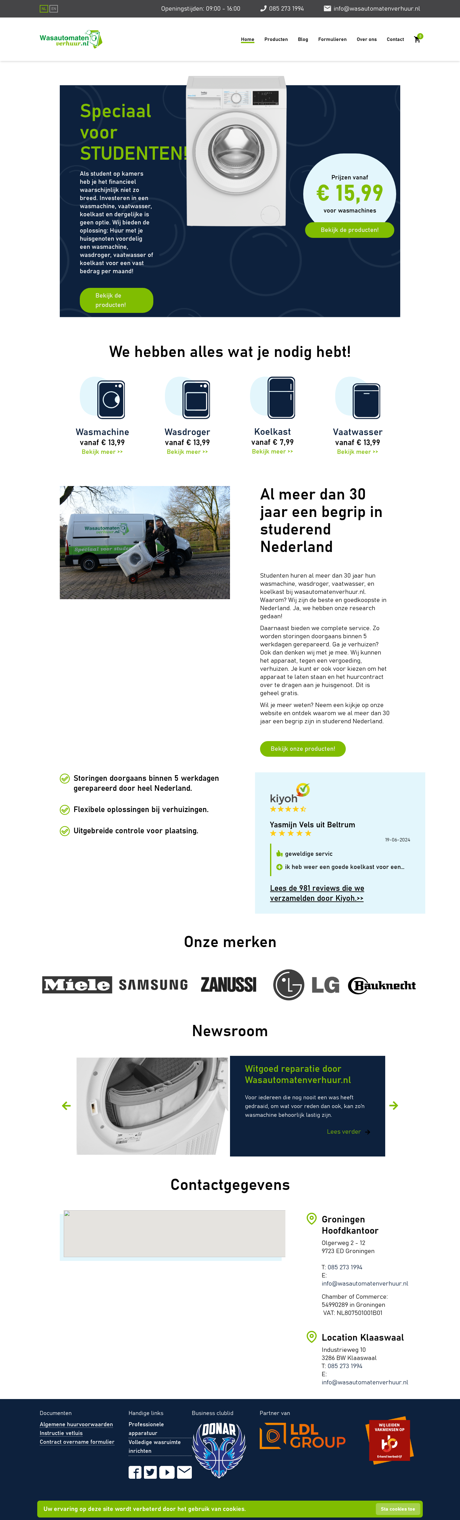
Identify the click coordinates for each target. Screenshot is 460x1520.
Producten (276, 39)
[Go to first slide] (394, 1106)
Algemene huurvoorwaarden (76, 1424)
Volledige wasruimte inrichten (155, 1447)
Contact (395, 39)
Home (247, 39)
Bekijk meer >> (102, 452)
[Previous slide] (66, 1105)
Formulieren (332, 39)
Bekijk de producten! (110, 300)
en (53, 9)
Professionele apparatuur (146, 1429)
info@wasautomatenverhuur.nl (377, 9)
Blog (303, 39)
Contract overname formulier (77, 1442)
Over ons (367, 39)
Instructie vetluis (61, 1433)
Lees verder (345, 1132)
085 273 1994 (286, 9)
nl (44, 9)
